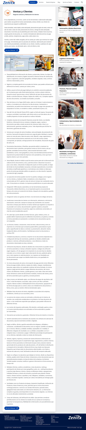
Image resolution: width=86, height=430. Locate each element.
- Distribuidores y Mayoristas (26, 417)
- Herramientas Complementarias (11, 419)
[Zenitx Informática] (9, 2)
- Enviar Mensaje (39, 417)
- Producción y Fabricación (25, 418)
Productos (32, 2)
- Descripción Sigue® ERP (9, 417)
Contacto (76, 2)
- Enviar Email (38, 418)
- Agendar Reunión (39, 420)
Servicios (41, 2)
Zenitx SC (53, 420)
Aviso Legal (79, 427)
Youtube (53, 419)
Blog (59, 2)
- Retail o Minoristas (24, 419)
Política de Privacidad (71, 427)
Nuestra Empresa (50, 2)
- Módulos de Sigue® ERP (9, 418)
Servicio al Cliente (67, 2)
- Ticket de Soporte (39, 419)
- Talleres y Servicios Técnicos (26, 420)
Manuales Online (54, 422)
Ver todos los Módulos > (75, 163)
